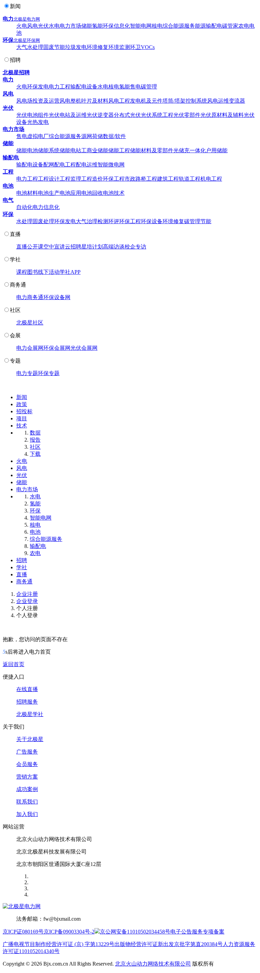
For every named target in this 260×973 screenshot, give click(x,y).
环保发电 (38, 86)
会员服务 (27, 764)
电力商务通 (29, 297)
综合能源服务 (178, 26)
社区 (15, 310)
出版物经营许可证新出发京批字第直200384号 (168, 944)
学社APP (70, 272)
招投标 (24, 411)
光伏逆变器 (100, 115)
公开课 (35, 246)
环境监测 (119, 47)
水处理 (35, 47)
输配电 (214, 26)
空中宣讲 (54, 246)
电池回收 (92, 193)
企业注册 (27, 594)
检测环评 (108, 221)
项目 (21, 418)
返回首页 (13, 664)
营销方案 (27, 777)
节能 (59, 47)
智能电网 (141, 26)
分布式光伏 (127, 115)
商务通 (18, 285)
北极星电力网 (27, 19)
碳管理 (149, 86)
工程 (8, 172)
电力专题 (27, 373)
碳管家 (230, 26)
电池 (8, 186)
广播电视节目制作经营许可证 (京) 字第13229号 (58, 944)
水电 (54, 26)
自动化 (24, 207)
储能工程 (119, 150)
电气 (8, 200)
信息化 (122, 26)
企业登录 (27, 601)
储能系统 (49, 150)
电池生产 (49, 193)
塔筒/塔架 (174, 101)
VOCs (148, 47)
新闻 (15, 6)
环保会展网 (56, 348)
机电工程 (211, 179)
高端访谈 (114, 246)
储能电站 (70, 150)
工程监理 (70, 179)
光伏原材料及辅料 (222, 115)
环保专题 (49, 373)
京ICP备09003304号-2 (69, 932)
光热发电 (38, 122)
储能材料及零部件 (151, 150)
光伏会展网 (84, 348)
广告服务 (27, 752)
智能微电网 (111, 164)
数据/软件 (114, 136)
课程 (21, 272)
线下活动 (49, 272)
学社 (15, 259)
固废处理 (43, 221)
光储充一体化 (189, 150)
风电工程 (119, 101)
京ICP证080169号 (23, 932)
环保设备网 (56, 297)
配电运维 (87, 164)
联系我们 (27, 802)
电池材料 (27, 193)
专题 (15, 361)
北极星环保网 (27, 40)
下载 (35, 454)
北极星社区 (29, 322)
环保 (108, 26)
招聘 (15, 60)
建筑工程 (168, 179)
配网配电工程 (59, 164)
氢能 (97, 26)
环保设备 (151, 221)
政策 (21, 404)
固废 (48, 47)
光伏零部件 (186, 115)
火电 (21, 26)
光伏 (43, 26)
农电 (243, 26)
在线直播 (27, 689)
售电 (135, 86)
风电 (32, 26)
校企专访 (135, 246)
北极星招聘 (16, 72)
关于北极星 (29, 739)
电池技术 (114, 193)
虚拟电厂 (38, 136)
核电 (157, 26)
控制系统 (196, 101)
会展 (15, 335)
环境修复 (97, 47)
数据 (35, 433)
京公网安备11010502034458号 (135, 932)
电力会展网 (29, 348)
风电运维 (218, 101)
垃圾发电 (76, 47)
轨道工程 (189, 179)
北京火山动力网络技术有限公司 (153, 964)
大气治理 (87, 221)
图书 (32, 272)
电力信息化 (46, 207)
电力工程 (59, 86)
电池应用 (70, 193)
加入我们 (27, 814)
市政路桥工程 (141, 179)
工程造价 (92, 179)
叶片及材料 (94, 101)
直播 (15, 234)
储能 (86, 26)
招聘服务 (27, 702)
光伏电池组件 (32, 115)
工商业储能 (94, 150)
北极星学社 (29, 714)
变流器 (237, 101)
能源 (200, 26)
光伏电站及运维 (68, 115)
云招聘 (73, 246)
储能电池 (27, 150)
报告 (35, 440)
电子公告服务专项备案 (197, 932)
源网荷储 (92, 136)
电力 (8, 19)
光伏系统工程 (157, 115)
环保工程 (114, 179)
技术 (21, 425)
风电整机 (70, 101)
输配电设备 (84, 86)
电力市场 (70, 26)
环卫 (135, 47)
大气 (21, 47)
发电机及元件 (146, 101)
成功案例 (27, 789)
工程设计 (49, 179)
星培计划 (92, 246)
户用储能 (217, 150)
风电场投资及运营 (38, 101)
